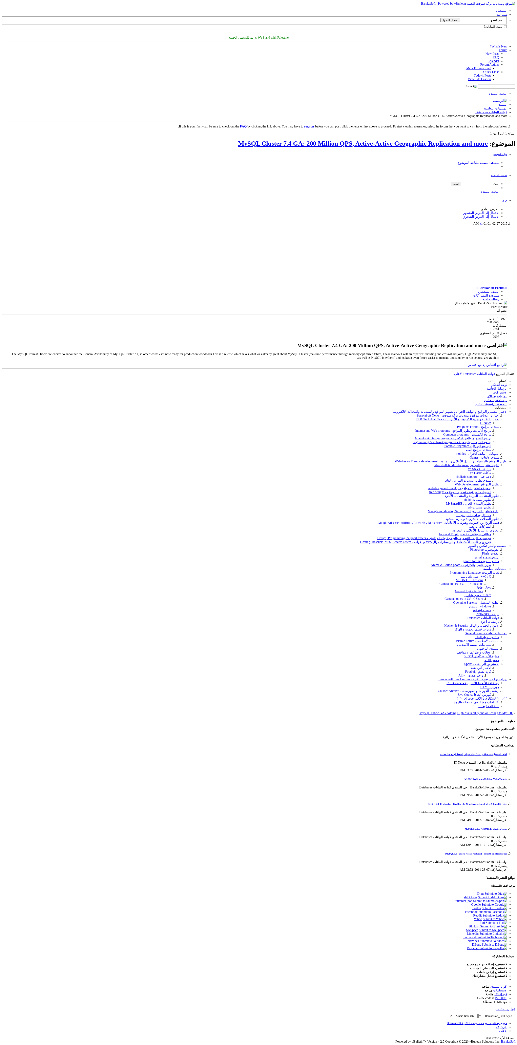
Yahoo (478, 919)
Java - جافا (484, 587)
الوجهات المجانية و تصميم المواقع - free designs (460, 492)
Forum (503, 50)
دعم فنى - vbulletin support (473, 476)
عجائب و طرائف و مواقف (474, 652)
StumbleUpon (463, 901)
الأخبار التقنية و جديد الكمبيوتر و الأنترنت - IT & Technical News (457, 419)
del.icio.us (470, 897)
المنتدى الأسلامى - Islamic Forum (477, 641)
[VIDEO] (501, 998)
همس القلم (491, 660)
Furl (482, 922)
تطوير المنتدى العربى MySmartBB (468, 503)
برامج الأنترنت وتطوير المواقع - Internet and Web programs (453, 430)
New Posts (492, 53)
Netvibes (473, 941)
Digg (480, 893)
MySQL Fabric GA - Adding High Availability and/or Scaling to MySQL (466, 713)
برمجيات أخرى (489, 621)
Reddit (477, 915)
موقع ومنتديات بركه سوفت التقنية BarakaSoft (477, 1023)
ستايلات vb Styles (479, 469)
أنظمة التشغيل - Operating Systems (476, 602)
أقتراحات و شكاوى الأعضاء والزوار (476, 702)
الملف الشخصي (488, 291)
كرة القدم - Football (478, 671)
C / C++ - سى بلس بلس (475, 576)
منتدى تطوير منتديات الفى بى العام (468, 480)
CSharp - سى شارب (477, 595)
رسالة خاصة (491, 299)
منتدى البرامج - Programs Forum (478, 426)
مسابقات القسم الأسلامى (474, 644)
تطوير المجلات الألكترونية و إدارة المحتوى (471, 519)
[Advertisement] (254, 255)
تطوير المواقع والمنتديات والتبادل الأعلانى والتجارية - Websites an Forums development (451, 461)
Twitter (476, 908)
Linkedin (473, 933)
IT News (485, 423)
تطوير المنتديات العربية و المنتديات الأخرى (471, 496)
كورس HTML (489, 687)
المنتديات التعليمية (495, 108)
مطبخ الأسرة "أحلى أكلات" (481, 656)
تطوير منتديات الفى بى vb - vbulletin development (466, 465)
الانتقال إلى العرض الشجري (481, 216)
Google (476, 904)
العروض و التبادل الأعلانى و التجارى (475, 530)
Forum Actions (489, 64)
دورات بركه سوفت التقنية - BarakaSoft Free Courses (472, 679)
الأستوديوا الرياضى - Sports (481, 664)
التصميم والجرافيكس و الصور (487, 545)
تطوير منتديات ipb (479, 507)
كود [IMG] (500, 994)
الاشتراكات (500, 392)
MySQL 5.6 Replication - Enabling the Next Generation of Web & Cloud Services (467, 804)
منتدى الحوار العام (487, 637)
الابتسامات (500, 990)
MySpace (472, 930)
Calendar (493, 61)
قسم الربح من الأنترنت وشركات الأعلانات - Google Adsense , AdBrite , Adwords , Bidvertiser (438, 522)
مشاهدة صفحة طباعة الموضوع (478, 162)
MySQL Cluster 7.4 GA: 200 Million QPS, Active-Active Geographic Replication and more (363, 143)
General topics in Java (469, 591)
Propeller (473, 948)
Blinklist (474, 926)
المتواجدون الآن (497, 396)
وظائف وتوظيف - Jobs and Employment (465, 534)
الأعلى (458, 374)
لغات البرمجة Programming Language (474, 572)
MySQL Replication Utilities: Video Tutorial (485, 779)
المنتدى (502, 104)
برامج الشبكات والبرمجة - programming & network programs (451, 442)
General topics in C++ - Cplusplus (461, 583)
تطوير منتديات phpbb (477, 499)
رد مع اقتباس (477, 364)
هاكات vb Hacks (480, 473)
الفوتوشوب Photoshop (484, 549)
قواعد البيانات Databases (491, 112)
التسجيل (501, 10)
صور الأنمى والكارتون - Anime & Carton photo (461, 565)
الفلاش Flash (490, 553)
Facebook (471, 911)
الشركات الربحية (480, 526)
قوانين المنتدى (505, 1009)
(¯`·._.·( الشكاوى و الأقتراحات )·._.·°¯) (482, 698)
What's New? (498, 46)
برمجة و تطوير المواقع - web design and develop (459, 488)
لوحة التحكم (499, 384)
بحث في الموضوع (499, 175)
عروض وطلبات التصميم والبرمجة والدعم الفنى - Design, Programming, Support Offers (434, 538)
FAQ (496, 57)
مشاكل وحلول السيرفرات (473, 515)
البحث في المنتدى (495, 400)
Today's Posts (482, 75)
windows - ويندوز (480, 606)
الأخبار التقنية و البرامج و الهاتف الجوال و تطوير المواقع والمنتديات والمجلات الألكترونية (450, 411)
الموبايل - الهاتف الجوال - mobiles (477, 453)
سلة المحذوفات (488, 706)
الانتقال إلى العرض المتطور (481, 213)
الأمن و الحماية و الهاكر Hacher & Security (471, 625)
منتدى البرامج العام (478, 449)
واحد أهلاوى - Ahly (470, 675)
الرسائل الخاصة (497, 388)
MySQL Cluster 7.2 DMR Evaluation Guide (486, 829)
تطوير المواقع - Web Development (477, 484)
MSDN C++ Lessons (469, 580)
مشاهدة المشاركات (486, 295)
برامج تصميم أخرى (486, 557)
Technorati (470, 937)
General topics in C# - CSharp (463, 598)
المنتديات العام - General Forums (486, 633)
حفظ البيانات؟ (493, 26)
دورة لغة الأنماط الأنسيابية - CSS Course (473, 683)
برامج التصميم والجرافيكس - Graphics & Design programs (453, 438)
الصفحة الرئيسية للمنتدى (490, 404)
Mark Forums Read (478, 68)
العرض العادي (490, 209)
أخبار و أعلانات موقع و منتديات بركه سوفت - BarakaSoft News (458, 415)
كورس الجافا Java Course (474, 694)
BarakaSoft (508, 1041)
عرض (504, 200)
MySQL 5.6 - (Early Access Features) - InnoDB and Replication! (476, 853)
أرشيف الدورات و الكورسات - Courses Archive (468, 690)
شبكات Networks (487, 614)
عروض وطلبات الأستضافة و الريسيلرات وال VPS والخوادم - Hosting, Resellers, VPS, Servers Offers (425, 542)
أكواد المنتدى (498, 986)
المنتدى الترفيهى (488, 648)
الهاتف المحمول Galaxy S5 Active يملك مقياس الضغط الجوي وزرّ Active (473, 754)
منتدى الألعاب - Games (484, 457)
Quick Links (491, 72)
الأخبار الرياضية (481, 667)
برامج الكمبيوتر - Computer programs (467, 434)
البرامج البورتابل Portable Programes (467, 446)
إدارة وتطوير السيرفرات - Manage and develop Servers (463, 511)
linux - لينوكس (481, 610)
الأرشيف (501, 1027)
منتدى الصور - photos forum (481, 561)
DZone (476, 944)
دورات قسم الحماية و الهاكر (472, 629)
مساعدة (501, 14)
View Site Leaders (479, 79)
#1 (481, 223)
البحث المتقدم (498, 93)
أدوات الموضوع (500, 154)
